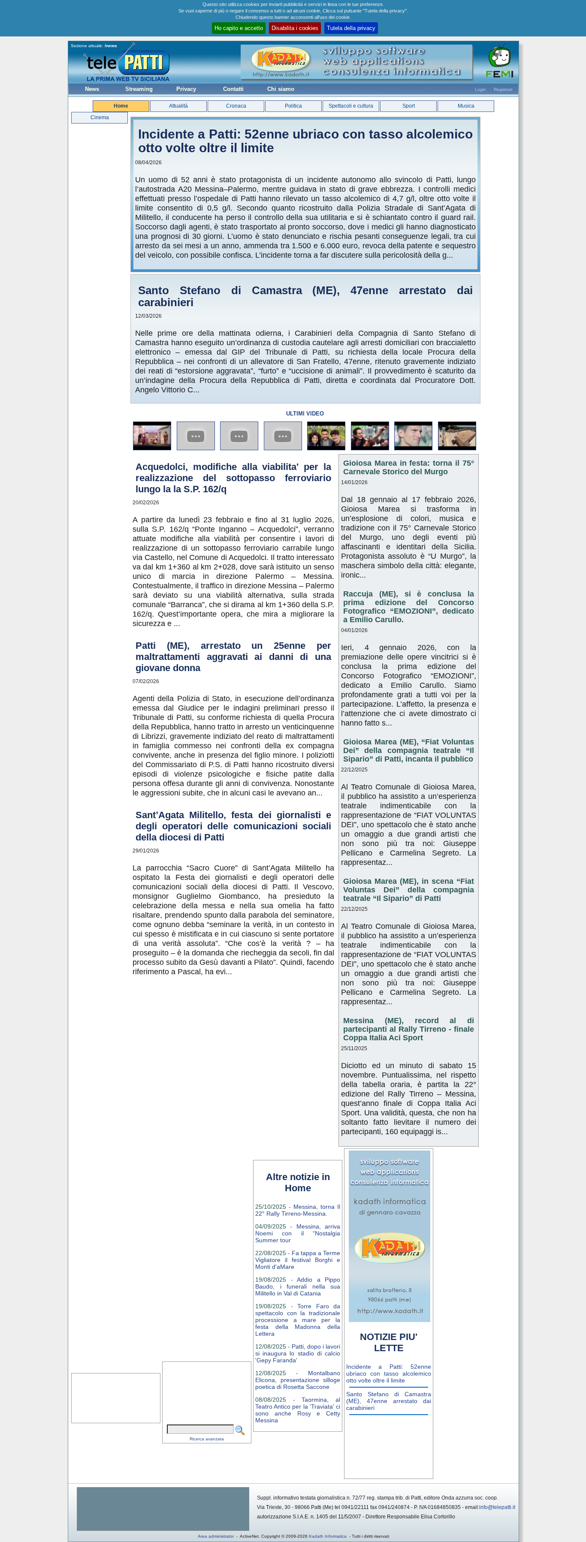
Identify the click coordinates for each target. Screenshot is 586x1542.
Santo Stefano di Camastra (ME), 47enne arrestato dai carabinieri (305, 296)
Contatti (233, 89)
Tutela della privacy (351, 28)
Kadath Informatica (328, 1536)
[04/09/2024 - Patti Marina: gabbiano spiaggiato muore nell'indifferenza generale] (239, 448)
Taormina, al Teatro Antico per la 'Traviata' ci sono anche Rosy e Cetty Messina (297, 1410)
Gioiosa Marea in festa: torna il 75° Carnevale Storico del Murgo (408, 467)
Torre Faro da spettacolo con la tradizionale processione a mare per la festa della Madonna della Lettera (297, 1320)
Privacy (186, 89)
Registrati (503, 89)
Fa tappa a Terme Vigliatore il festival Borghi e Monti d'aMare (297, 1260)
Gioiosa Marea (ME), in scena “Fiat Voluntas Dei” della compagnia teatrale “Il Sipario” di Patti (408, 890)
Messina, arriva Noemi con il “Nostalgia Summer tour (297, 1233)
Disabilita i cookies (295, 28)
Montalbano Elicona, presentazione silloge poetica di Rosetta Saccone (297, 1380)
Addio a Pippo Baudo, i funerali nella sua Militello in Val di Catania (297, 1286)
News (92, 89)
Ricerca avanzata (207, 1439)
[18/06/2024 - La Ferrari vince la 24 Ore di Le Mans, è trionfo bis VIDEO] (370, 448)
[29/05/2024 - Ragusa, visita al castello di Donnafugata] (457, 448)
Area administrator (216, 1536)
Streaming (139, 89)
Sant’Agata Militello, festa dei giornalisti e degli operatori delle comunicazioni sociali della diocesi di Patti (233, 826)
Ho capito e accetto (238, 28)
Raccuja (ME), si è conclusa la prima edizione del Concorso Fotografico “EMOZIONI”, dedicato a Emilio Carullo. (408, 607)
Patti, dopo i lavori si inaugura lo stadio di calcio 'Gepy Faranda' (297, 1353)
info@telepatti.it (497, 1507)
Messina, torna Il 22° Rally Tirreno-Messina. (297, 1210)
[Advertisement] (163, 1509)
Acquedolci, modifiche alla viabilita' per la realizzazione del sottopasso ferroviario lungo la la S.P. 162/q (233, 477)
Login (480, 89)
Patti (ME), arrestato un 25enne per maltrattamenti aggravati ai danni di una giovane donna (233, 656)
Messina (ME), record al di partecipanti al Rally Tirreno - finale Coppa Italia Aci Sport (408, 1029)
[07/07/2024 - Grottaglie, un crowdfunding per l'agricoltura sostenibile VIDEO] (326, 448)
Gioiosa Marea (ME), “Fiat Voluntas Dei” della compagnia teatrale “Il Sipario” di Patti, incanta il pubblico (408, 750)
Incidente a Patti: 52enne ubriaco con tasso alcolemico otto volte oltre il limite (305, 141)
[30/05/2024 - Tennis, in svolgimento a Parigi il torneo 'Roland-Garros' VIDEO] (413, 448)
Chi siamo (280, 89)
